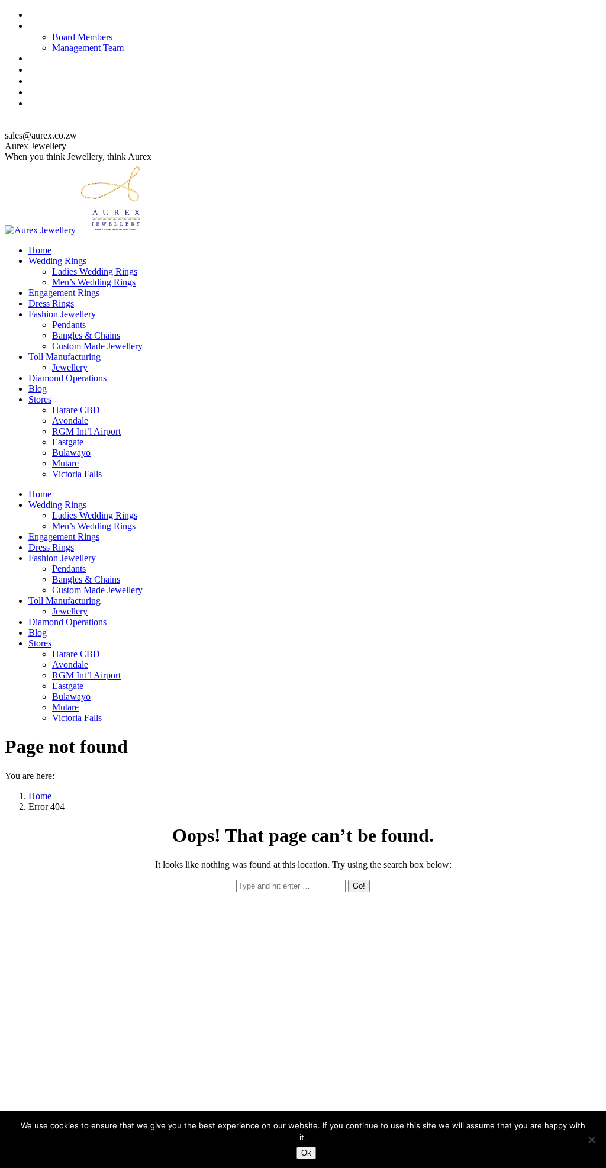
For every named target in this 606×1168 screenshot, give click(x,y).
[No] (591, 1140)
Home (39, 796)
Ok (306, 1152)
